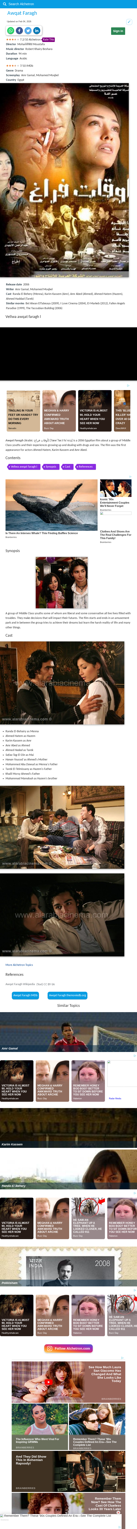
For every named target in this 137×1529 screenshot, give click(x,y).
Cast (67, 466)
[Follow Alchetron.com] (68, 1354)
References (86, 466)
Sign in (118, 31)
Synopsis (51, 466)
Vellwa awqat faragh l (24, 466)
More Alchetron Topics (19, 965)
